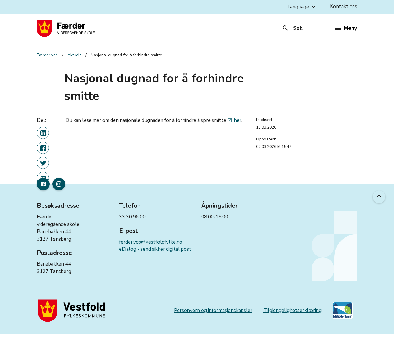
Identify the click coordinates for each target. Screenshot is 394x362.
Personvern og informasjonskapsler (213, 310)
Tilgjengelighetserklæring (292, 310)
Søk (292, 28)
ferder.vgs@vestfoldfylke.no (150, 242)
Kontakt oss (343, 6)
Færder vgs (47, 55)
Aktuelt (74, 55)
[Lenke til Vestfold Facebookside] (43, 184)
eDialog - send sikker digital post (155, 249)
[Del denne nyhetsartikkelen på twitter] (43, 163)
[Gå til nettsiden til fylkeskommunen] (72, 310)
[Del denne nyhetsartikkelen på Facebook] (43, 148)
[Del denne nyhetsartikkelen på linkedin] (43, 133)
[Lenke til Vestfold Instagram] (58, 184)
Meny (350, 28)
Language (302, 6)
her (234, 120)
